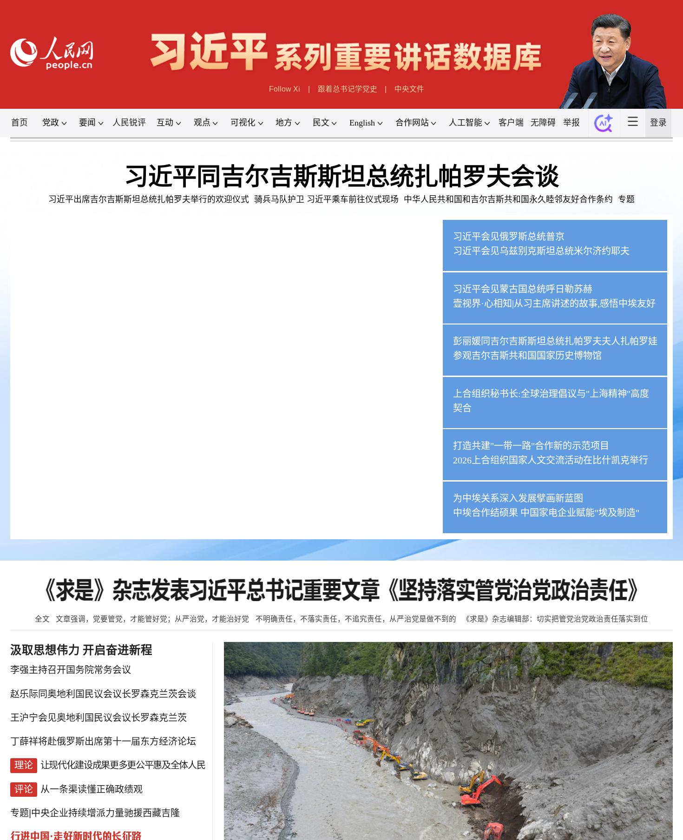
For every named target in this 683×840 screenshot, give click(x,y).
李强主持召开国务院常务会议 (70, 670)
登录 (658, 122)
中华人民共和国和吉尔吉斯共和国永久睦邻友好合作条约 (508, 199)
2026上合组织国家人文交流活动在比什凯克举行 (551, 460)
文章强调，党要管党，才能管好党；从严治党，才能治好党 (152, 619)
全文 (42, 619)
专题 (626, 199)
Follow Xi (284, 89)
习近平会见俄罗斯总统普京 (509, 236)
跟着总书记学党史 (347, 89)
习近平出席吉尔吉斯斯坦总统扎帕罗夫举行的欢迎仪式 (148, 199)
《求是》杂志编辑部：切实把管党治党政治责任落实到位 (555, 619)
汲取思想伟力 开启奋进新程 (81, 650)
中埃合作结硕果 (486, 513)
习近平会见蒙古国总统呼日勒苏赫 (523, 289)
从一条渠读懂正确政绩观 (91, 789)
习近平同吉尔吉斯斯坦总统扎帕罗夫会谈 (341, 176)
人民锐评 (129, 122)
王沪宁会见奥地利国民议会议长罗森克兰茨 (98, 718)
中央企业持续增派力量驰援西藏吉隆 (105, 813)
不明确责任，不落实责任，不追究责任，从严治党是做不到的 (356, 619)
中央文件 (409, 89)
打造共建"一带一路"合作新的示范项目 (531, 446)
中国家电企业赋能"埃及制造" (580, 513)
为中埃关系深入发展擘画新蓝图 (518, 498)
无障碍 (543, 122)
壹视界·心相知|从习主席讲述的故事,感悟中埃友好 (554, 303)
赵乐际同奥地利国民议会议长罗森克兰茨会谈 (103, 694)
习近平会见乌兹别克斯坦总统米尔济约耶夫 (541, 251)
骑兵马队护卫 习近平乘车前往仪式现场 (326, 199)
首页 (19, 122)
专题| (20, 813)
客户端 (511, 122)
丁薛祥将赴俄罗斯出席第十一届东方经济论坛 (103, 741)
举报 (571, 122)
